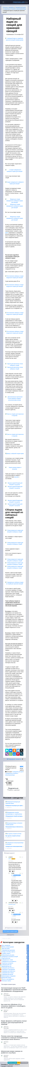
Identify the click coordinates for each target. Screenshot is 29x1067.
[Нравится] (12, 871)
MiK (21, 766)
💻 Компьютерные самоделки (7, 976)
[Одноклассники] (14, 750)
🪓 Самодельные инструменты (8, 961)
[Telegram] (18, 750)
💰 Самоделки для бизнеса (7, 967)
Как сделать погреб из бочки (12, 835)
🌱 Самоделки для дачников (7, 950)
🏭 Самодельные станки (6, 959)
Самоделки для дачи (20, 7)
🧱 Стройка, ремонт (5, 953)
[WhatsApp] (10, 754)
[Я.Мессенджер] (7, 750)
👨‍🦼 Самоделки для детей (6, 974)
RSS (19, 1062)
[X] (21, 750)
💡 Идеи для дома (5, 948)
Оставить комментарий (11, 931)
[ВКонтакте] (10, 750)
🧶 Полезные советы (5, 980)
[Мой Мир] (14, 754)
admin (9, 858)
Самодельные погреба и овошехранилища (14, 9)
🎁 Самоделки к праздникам (7, 969)
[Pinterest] (18, 754)
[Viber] (7, 754)
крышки (16, 477)
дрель (6, 232)
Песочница (24, 1062)
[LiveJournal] (21, 754)
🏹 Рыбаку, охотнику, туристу (7, 951)
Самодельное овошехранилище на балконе (16, 846)
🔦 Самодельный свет (6, 964)
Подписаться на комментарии (14, 927)
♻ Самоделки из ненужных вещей (9, 956)
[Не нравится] (9, 871)
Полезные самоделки (8, 7)
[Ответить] (20, 857)
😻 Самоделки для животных (7, 971)
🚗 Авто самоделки (5, 945)
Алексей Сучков (11, 904)
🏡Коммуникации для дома (7, 955)
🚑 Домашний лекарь (5, 977)
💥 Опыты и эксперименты (7, 979)
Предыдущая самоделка (14, 759)
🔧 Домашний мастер (5, 966)
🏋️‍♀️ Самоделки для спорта (7, 972)
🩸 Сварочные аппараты (6, 963)
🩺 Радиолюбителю (5, 958)
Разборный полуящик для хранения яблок (16, 805)
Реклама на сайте (12, 1062)
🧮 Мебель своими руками (7, 947)
